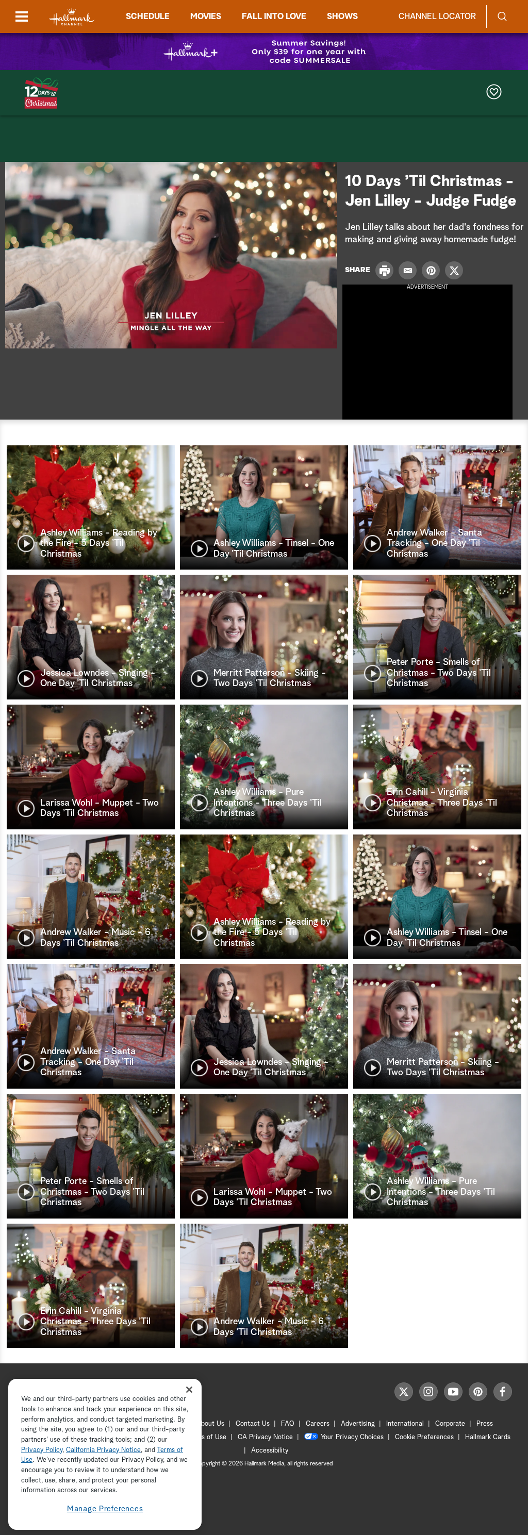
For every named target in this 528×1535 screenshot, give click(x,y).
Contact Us (253, 1424)
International (405, 1424)
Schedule (148, 16)
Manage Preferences (105, 1509)
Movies (205, 16)
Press (484, 1424)
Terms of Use (206, 1437)
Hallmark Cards (487, 1437)
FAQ (287, 1424)
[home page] (71, 17)
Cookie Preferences (424, 1437)
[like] (494, 93)
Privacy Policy (41, 1450)
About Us (210, 1424)
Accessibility (269, 1450)
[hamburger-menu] (21, 16)
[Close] (189, 1389)
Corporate (450, 1424)
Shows (342, 16)
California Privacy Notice (103, 1450)
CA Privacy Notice (265, 1437)
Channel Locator (437, 16)
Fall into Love (274, 16)
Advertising (358, 1424)
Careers (317, 1424)
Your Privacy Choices (352, 1437)
